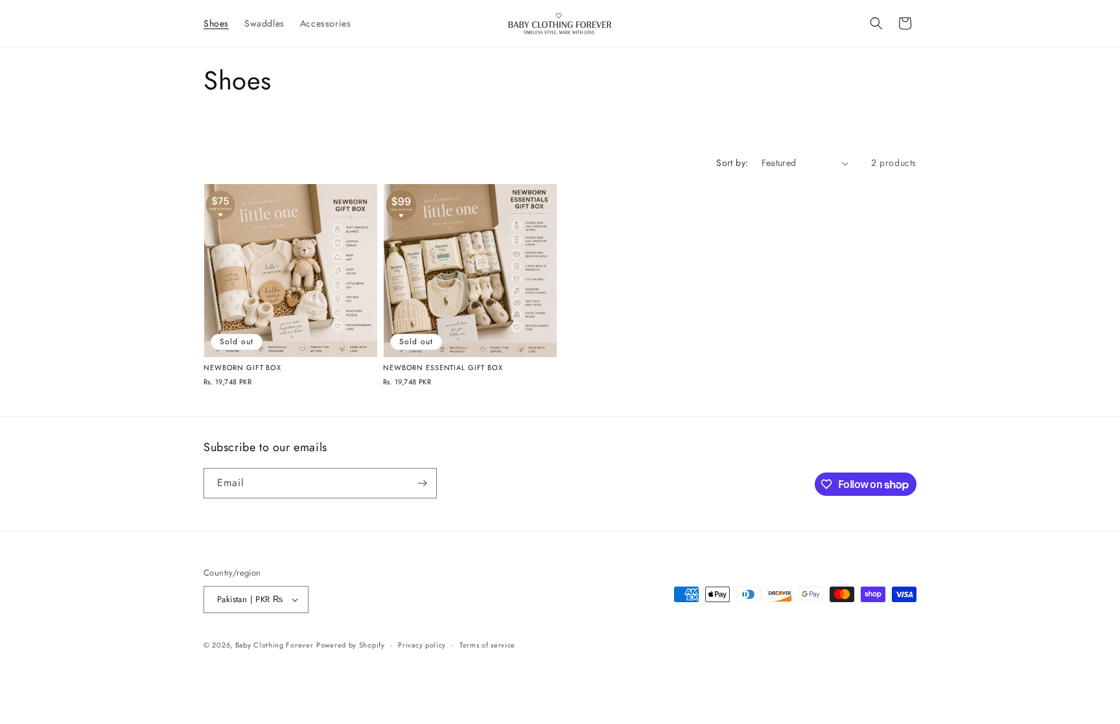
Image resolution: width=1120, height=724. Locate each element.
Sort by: (732, 162)
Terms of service (487, 645)
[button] (876, 23)
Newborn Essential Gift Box (443, 367)
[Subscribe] (422, 483)
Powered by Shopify (350, 645)
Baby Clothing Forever (274, 645)
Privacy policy (422, 645)
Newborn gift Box (242, 367)
